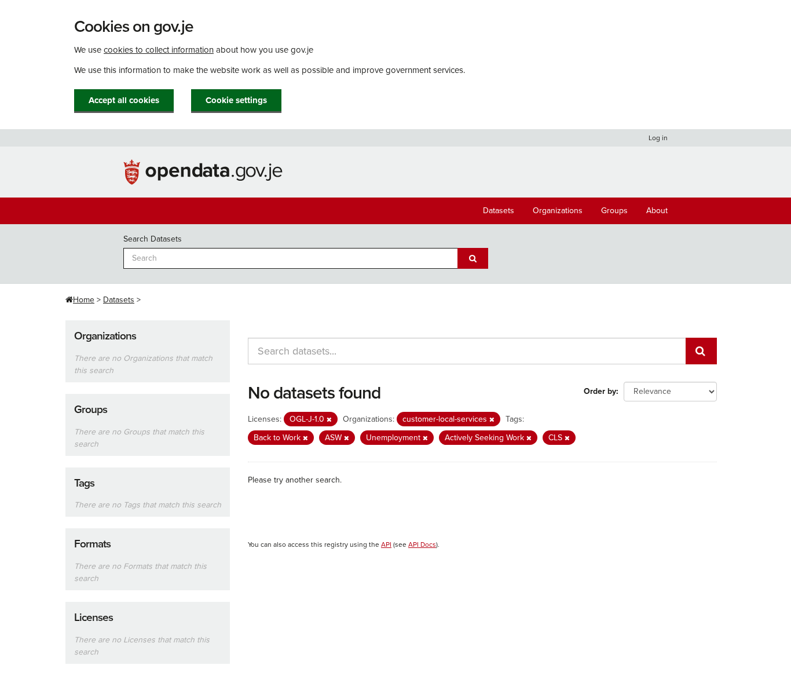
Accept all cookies (124, 100)
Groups (614, 210)
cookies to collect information (159, 50)
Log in (658, 138)
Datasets (498, 210)
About (657, 210)
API (386, 544)
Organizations (558, 210)
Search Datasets (152, 239)
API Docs (422, 544)
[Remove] (329, 419)
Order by (600, 391)
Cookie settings (236, 100)
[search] (701, 351)
